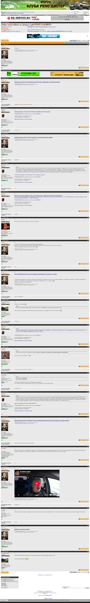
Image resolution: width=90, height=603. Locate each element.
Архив (85, 600)
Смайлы (2, 584)
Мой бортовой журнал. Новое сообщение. (23, 119)
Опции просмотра (84, 42)
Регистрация (7, 15)
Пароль (75, 13)
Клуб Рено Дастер (79, 600)
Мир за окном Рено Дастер (25, 12)
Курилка (32, 12)
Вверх (88, 600)
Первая (78, 40)
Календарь (47, 15)
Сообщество (32, 15)
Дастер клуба (6, 26)
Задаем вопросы (47, 26)
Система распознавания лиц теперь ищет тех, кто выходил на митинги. (29, 174)
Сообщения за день (63, 15)
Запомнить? (87, 12)
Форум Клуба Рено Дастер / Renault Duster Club (11, 12)
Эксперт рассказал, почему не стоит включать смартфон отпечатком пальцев (32, 111)
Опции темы (67, 42)
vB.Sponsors (45, 593)
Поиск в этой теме (75, 42)
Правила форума (4, 587)
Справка (19, 15)
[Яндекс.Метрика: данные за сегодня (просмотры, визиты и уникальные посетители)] (48, 598)
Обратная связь (73, 600)
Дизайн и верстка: (41, 595)
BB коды (2, 583)
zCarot (55, 592)
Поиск (77, 15)
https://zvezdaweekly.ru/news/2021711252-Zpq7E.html (25, 403)
